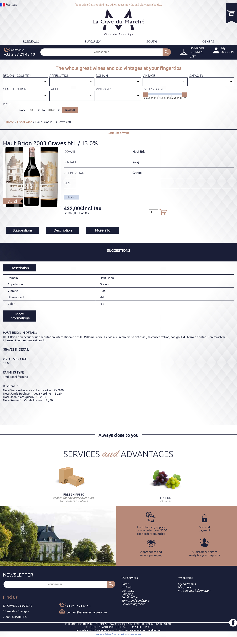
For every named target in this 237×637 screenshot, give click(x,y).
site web (121, 634)
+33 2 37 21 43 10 (78, 606)
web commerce (131, 634)
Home (10, 122)
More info (102, 230)
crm (139, 634)
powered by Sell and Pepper (106, 634)
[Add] (163, 212)
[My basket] (231, 13)
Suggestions (23, 230)
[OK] (167, 52)
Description (63, 230)
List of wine (24, 122)
